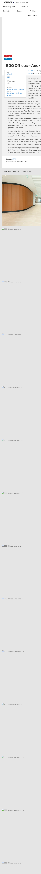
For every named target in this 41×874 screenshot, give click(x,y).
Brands (19, 11)
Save (9, 56)
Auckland (10, 89)
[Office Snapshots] (6, 2)
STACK (9, 74)
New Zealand (19, 89)
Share (9, 59)
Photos (24, 7)
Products (6, 11)
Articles (33, 11)
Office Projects (8, 7)
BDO (8, 78)
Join (29, 15)
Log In (35, 15)
